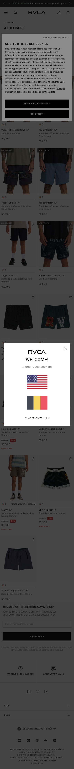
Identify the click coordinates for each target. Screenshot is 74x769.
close (65, 348)
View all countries (37, 418)
